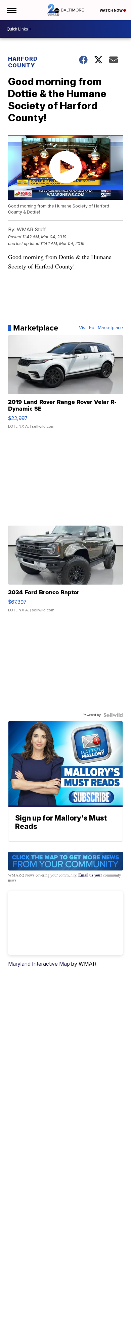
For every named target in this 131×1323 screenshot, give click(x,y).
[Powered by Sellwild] (113, 715)
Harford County (23, 62)
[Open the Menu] (11, 10)
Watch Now (111, 10)
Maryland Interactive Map (39, 963)
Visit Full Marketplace (101, 327)
